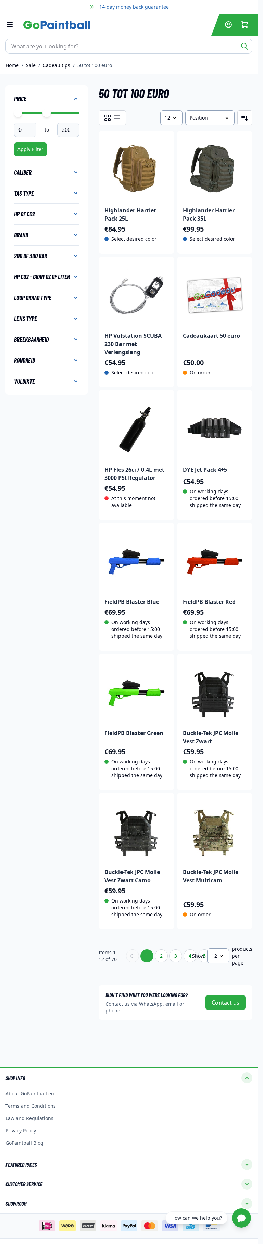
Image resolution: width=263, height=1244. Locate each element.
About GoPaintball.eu (29, 1093)
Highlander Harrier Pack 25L (130, 214)
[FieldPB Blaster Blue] (136, 560)
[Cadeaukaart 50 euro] (215, 294)
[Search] (244, 46)
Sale (31, 65)
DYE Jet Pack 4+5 (205, 469)
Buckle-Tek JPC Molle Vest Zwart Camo (132, 876)
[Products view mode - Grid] (107, 118)
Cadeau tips (56, 65)
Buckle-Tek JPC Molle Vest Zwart (210, 737)
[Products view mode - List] (117, 118)
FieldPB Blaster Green (133, 733)
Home (12, 65)
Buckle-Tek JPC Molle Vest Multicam (210, 876)
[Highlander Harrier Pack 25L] (136, 169)
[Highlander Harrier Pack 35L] (215, 169)
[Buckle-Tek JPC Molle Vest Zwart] (215, 691)
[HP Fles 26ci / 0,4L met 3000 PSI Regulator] (136, 428)
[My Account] (228, 24)
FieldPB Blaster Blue (131, 602)
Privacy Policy (20, 1130)
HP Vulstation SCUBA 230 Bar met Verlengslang (133, 344)
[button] (128, 1077)
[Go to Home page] (116, 25)
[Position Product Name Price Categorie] (210, 117)
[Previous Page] (132, 955)
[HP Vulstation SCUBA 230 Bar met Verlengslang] (136, 294)
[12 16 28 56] (171, 117)
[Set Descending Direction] (244, 117)
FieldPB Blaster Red (209, 602)
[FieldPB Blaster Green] (136, 691)
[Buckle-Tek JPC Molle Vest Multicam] (215, 831)
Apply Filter (30, 149)
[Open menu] (13, 24)
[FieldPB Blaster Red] (215, 560)
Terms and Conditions (30, 1106)
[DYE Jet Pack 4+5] (215, 428)
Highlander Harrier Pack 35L (209, 214)
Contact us (225, 1002)
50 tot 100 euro (94, 65)
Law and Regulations (29, 1118)
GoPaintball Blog (24, 1143)
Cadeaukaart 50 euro (211, 335)
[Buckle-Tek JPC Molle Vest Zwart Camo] (136, 831)
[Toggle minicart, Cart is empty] (244, 24)
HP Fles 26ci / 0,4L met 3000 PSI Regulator (134, 474)
